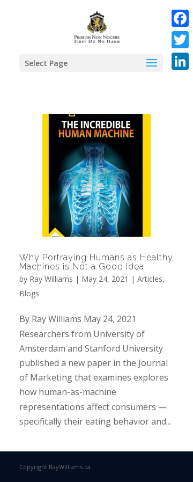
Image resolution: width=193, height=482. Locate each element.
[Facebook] (180, 18)
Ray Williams (51, 279)
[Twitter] (180, 39)
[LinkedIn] (180, 61)
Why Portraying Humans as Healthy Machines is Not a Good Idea (96, 262)
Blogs (29, 293)
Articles (149, 279)
